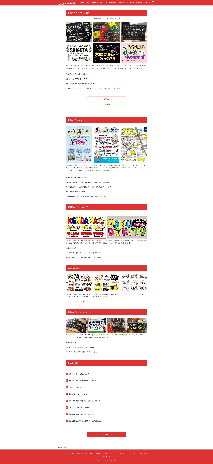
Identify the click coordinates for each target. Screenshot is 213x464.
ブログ (140, 453)
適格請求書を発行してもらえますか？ (80, 414)
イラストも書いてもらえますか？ (79, 374)
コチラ (81, 301)
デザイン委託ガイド (123, 453)
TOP (67, 453)
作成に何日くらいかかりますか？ (79, 394)
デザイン (113, 453)
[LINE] (147, 2)
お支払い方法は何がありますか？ (79, 407)
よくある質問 (106, 104)
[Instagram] (144, 2)
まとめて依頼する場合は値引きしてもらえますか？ (84, 401)
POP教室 (91, 453)
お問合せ (106, 99)
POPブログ (139, 2)
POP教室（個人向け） (97, 2)
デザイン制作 (122, 2)
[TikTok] (149, 2)
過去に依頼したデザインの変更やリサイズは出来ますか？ (86, 421)
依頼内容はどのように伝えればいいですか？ (82, 381)
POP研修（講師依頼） (110, 2)
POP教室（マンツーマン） (102, 453)
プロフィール (130, 2)
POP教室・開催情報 (84, 2)
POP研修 (84, 453)
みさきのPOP (67, 3)
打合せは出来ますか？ (75, 387)
